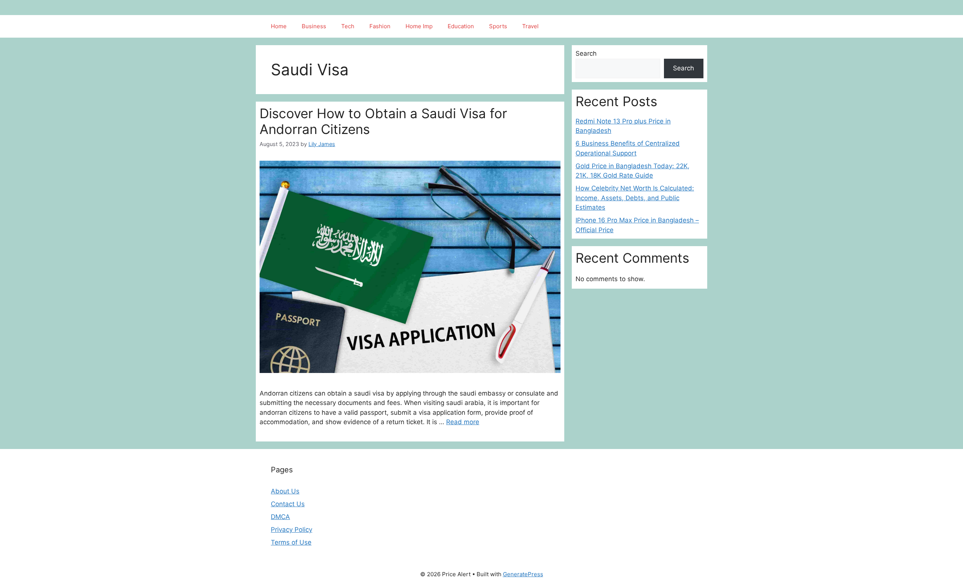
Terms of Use (291, 542)
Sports (498, 26)
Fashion (379, 26)
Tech (347, 26)
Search (586, 53)
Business (314, 26)
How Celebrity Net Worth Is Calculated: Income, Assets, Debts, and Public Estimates (635, 197)
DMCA (280, 517)
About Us (285, 491)
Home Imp (419, 26)
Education (461, 26)
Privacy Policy (291, 529)
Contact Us (288, 504)
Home (279, 26)
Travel (530, 26)
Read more (462, 422)
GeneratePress (523, 574)
